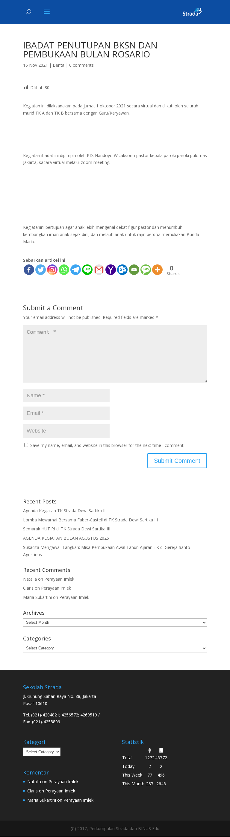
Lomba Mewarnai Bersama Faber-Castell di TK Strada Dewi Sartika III (90, 520)
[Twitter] (40, 269)
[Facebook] (29, 269)
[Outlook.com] (122, 269)
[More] (157, 269)
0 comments (81, 65)
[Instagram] (52, 269)
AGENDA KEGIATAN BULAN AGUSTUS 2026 (66, 538)
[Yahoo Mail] (110, 269)
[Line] (87, 269)
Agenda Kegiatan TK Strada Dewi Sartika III (65, 510)
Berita (58, 65)
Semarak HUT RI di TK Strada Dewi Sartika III (66, 529)
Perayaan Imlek (59, 579)
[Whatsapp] (64, 269)
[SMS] (145, 269)
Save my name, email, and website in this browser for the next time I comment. (107, 445)
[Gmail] (99, 269)
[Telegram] (75, 269)
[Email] (134, 269)
